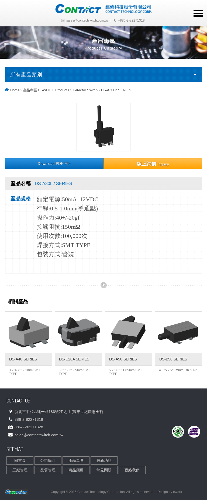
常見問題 (104, 470)
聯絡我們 (132, 470)
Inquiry (153, 163)
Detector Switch (85, 90)
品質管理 (48, 470)
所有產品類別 (26, 74)
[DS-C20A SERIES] (78, 332)
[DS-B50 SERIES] (178, 332)
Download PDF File (54, 164)
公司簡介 (48, 460)
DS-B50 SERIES (173, 359)
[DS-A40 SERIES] (28, 332)
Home (14, 90)
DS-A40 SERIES (23, 359)
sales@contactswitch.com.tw (87, 20)
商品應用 (76, 470)
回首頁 (20, 460)
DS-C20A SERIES (74, 359)
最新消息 (104, 460)
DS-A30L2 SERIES (116, 90)
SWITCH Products (54, 90)
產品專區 (30, 90)
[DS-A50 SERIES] (128, 332)
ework (177, 492)
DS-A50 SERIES (123, 359)
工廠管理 (19, 470)
